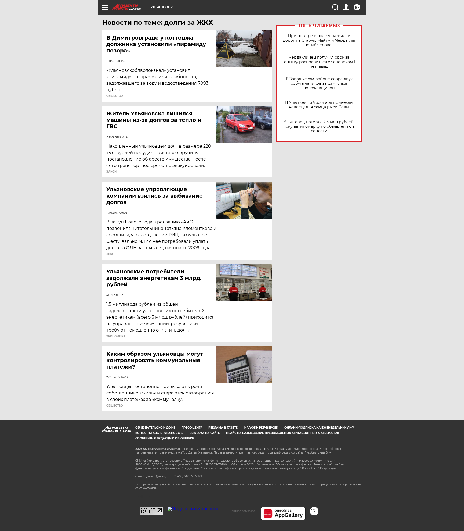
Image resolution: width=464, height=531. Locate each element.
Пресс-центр (192, 427)
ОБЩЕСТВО (114, 96)
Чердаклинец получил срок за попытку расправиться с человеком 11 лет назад (319, 62)
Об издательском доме (155, 427)
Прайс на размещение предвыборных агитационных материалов (282, 433)
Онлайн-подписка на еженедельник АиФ (319, 427)
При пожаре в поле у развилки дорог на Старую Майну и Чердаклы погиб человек (319, 40)
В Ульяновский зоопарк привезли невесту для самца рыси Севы (319, 104)
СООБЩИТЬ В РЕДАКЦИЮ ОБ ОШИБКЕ (164, 438)
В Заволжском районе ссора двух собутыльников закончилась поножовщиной (319, 83)
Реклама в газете (223, 427)
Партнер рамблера (242, 510)
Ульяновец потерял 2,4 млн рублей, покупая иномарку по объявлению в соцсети (319, 126)
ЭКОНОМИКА (115, 336)
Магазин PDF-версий (261, 427)
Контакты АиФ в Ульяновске (159, 433)
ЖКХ (109, 254)
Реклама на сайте (205, 433)
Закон (111, 171)
